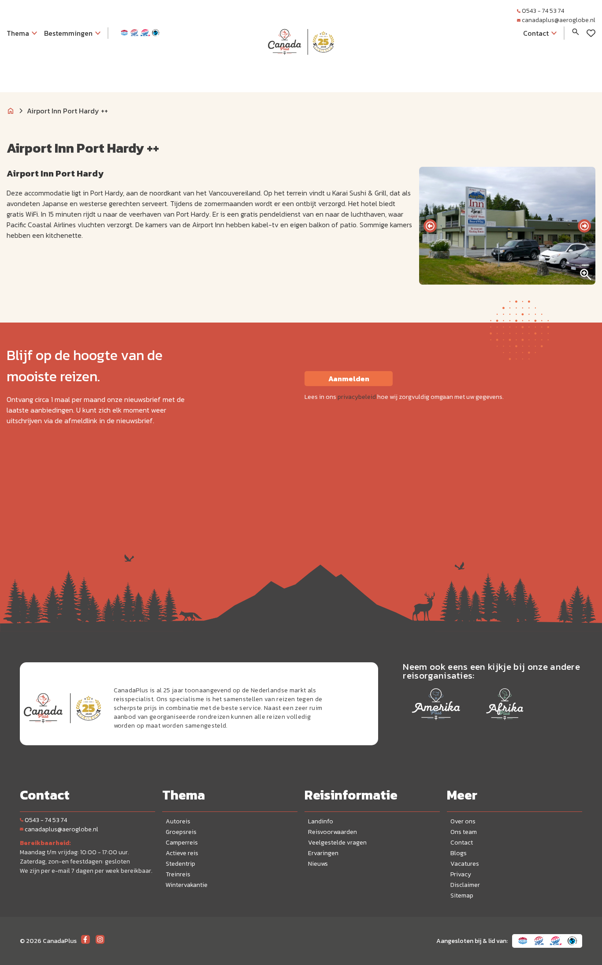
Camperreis (182, 842)
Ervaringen (323, 853)
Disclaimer (465, 885)
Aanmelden (348, 378)
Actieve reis (182, 853)
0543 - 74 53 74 (543, 10)
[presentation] (430, 226)
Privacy (460, 874)
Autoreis (178, 821)
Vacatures (464, 863)
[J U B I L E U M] (301, 72)
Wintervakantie (187, 885)
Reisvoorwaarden (332, 832)
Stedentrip (180, 863)
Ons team (463, 832)
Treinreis (178, 874)
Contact (461, 842)
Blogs (458, 853)
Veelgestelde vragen (337, 842)
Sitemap (461, 895)
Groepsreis (181, 832)
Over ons (463, 821)
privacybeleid (357, 397)
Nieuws (318, 863)
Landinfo (320, 821)
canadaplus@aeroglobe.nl (558, 20)
